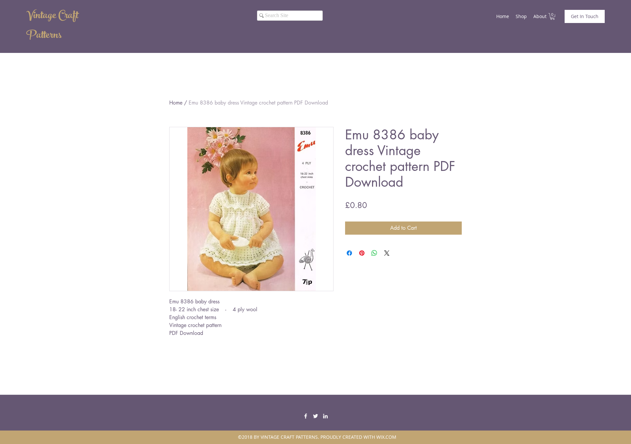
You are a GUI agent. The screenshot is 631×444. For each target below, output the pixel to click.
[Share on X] (387, 253)
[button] (552, 16)
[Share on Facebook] (349, 253)
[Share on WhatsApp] (374, 253)
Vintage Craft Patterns (52, 26)
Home (175, 102)
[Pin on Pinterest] (362, 253)
